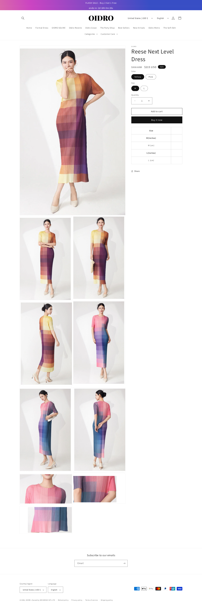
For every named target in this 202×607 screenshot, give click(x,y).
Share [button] (137, 171)
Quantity (135, 95)
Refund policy (63, 600)
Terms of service (91, 600)
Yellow (137, 76)
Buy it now (157, 119)
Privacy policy (76, 600)
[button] (23, 18)
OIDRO (28, 600)
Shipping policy (107, 600)
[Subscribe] (124, 563)
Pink (151, 76)
